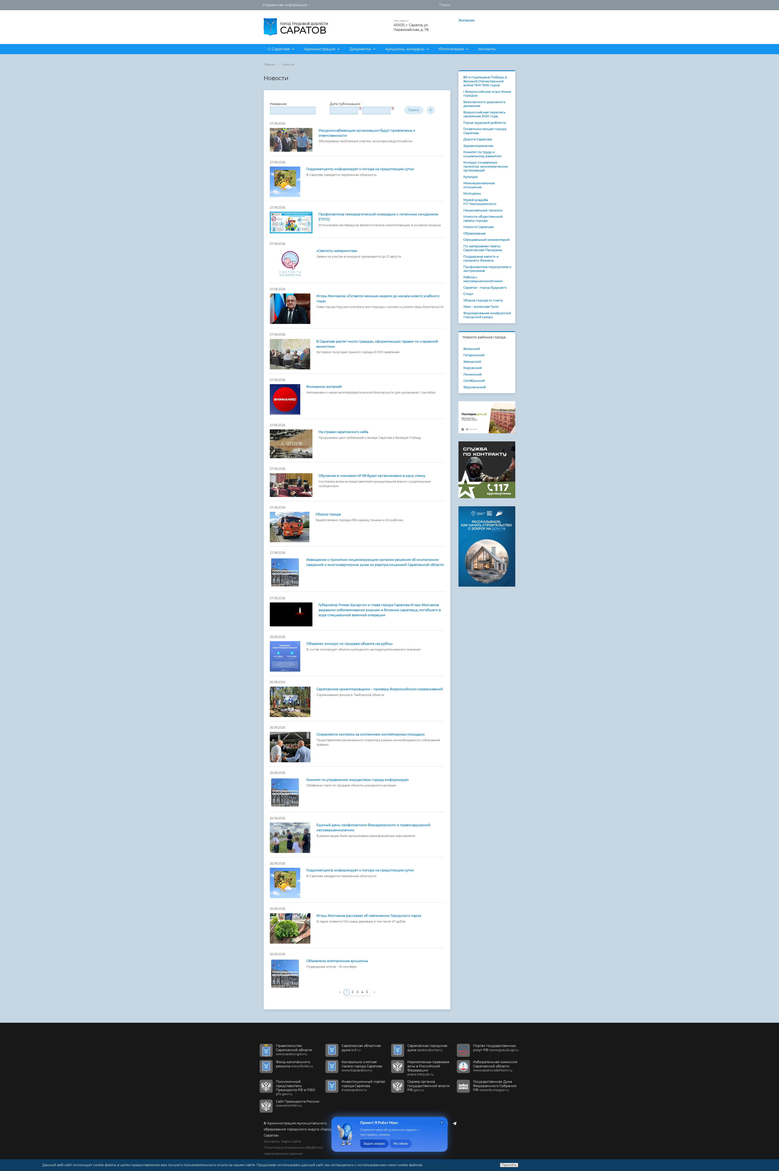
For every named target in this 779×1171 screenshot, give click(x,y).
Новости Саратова (478, 227)
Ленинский (472, 374)
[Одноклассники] (448, 1123)
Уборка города (328, 514)
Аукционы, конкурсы (404, 49)
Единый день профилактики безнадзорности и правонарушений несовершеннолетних (373, 827)
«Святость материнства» (336, 251)
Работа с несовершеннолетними (482, 279)
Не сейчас (400, 1143)
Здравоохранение (478, 146)
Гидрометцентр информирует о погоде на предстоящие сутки (360, 169)
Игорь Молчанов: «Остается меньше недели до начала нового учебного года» (377, 298)
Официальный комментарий (486, 240)
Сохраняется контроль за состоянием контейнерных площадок (370, 734)
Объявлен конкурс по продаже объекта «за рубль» (349, 644)
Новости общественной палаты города (482, 219)
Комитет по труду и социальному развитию (482, 154)
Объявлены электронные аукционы (337, 961)
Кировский (472, 368)
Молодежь (472, 193)
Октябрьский (474, 381)
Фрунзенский (474, 387)
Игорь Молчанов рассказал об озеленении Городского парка (368, 916)
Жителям (466, 20)
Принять (509, 1165)
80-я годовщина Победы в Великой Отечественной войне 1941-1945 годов (485, 81)
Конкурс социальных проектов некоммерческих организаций (485, 166)
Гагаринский (473, 355)
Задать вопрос (374, 1143)
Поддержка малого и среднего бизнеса (480, 258)
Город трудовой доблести (484, 123)
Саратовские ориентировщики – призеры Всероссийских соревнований (379, 689)
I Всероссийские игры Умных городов (487, 94)
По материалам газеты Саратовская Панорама (482, 248)
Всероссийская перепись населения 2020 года (484, 114)
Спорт (468, 294)
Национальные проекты (482, 210)
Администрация (319, 49)
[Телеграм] (456, 1123)
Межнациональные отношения (479, 185)
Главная (269, 64)
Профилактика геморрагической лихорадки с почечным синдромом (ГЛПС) (378, 216)
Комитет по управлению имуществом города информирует (357, 780)
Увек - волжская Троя (480, 307)
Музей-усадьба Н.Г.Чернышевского (479, 202)
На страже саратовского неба (343, 432)
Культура (470, 177)
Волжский (471, 349)
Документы (360, 49)
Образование (474, 233)
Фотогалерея (451, 49)
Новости (288, 64)
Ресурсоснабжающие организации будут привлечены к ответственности (366, 133)
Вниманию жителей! (324, 387)
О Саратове (279, 49)
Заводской (472, 361)
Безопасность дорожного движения (484, 104)
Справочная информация (285, 5)
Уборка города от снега (482, 300)
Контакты (487, 49)
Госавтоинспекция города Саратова (484, 131)
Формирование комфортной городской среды (487, 315)
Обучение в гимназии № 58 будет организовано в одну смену (371, 476)
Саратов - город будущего (485, 287)
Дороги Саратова (477, 139)
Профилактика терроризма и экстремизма (487, 269)
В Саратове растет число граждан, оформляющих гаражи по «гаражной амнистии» (377, 344)
